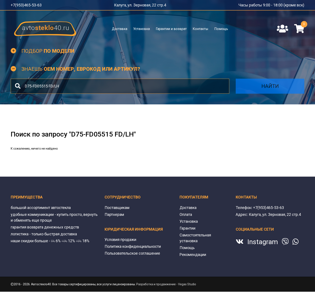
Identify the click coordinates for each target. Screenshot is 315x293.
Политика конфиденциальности (133, 245)
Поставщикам (117, 206)
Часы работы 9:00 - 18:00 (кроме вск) (278, 4)
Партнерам (114, 213)
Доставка (120, 27)
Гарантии (187, 227)
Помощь (221, 27)
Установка (142, 27)
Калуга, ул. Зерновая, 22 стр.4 (144, 4)
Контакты (200, 27)
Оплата (186, 213)
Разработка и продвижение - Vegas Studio (166, 283)
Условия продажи (120, 238)
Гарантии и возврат (171, 27)
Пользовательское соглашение (132, 252)
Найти (270, 85)
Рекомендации (193, 253)
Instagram (262, 240)
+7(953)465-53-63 (23, 4)
